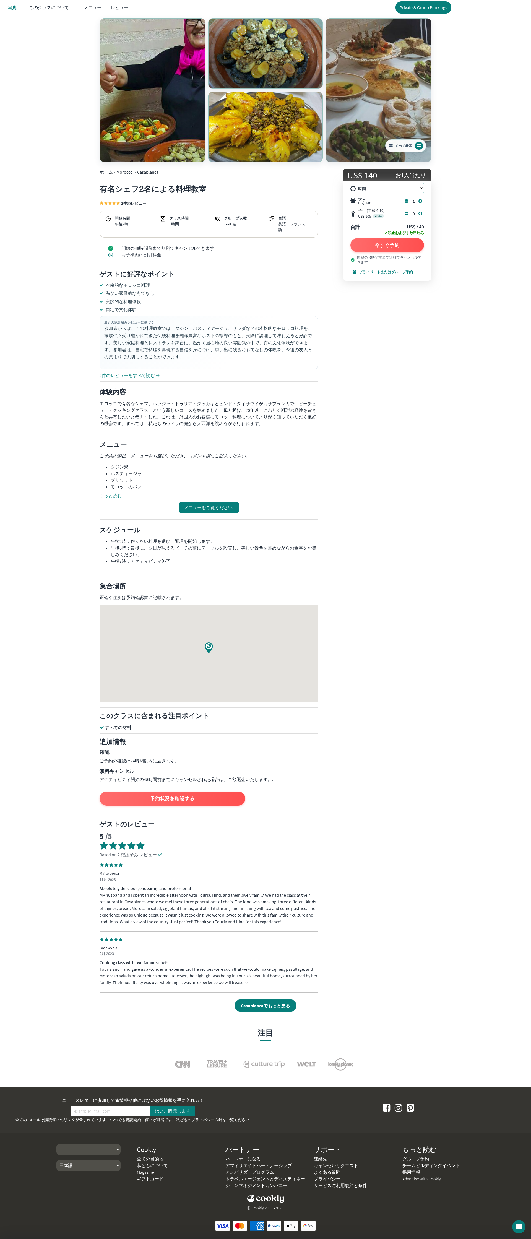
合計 (355, 227)
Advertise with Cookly (421, 1178)
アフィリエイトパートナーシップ (258, 1165)
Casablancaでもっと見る (265, 1005)
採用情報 (411, 1172)
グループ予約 (415, 1159)
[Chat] (518, 1226)
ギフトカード (150, 1178)
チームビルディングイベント (431, 1165)
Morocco (124, 172)
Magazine (145, 1172)
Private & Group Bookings (423, 7)
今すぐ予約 (387, 245)
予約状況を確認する (172, 798)
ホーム (106, 172)
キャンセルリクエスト (336, 1165)
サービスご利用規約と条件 (340, 1185)
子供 (371, 213)
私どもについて (152, 1165)
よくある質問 (327, 1172)
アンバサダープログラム (249, 1172)
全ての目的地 (150, 1159)
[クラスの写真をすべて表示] (152, 90)
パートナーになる (243, 1159)
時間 (362, 189)
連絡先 (320, 1159)
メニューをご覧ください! (209, 507)
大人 (364, 201)
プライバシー (327, 1178)
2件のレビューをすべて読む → (130, 375)
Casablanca (147, 172)
